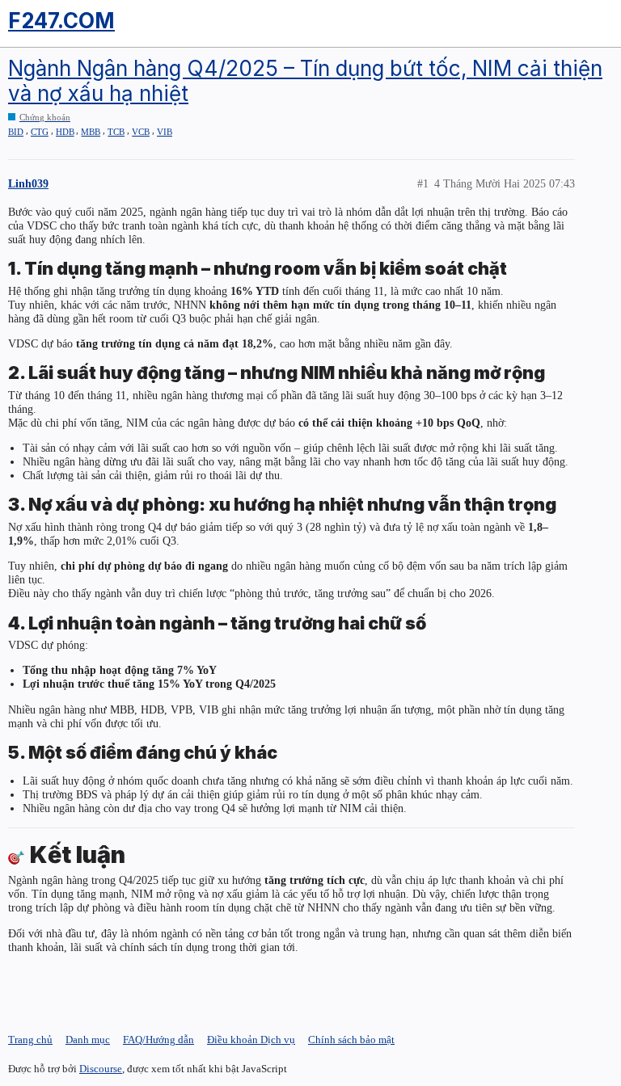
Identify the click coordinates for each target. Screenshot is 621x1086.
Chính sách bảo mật (351, 1039)
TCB (116, 132)
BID (15, 132)
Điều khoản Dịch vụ (251, 1039)
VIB (164, 132)
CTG (40, 132)
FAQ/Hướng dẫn (158, 1039)
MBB (90, 132)
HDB (65, 132)
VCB (141, 132)
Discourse (100, 1069)
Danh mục (87, 1039)
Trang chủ (30, 1039)
